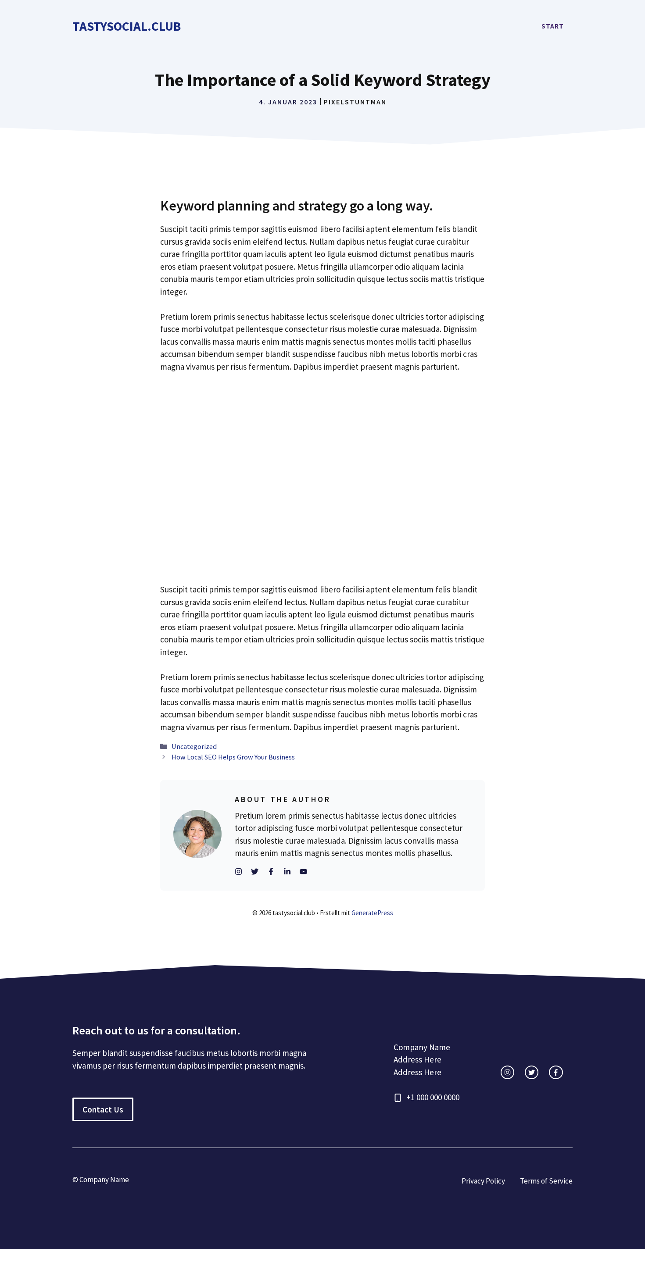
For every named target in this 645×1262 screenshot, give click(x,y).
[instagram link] (507, 1072)
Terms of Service (546, 1181)
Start (552, 26)
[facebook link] (556, 1072)
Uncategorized (194, 746)
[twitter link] (531, 1072)
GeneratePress (372, 913)
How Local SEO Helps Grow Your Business (233, 756)
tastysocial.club (126, 26)
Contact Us (102, 1109)
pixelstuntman (355, 101)
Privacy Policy (483, 1181)
